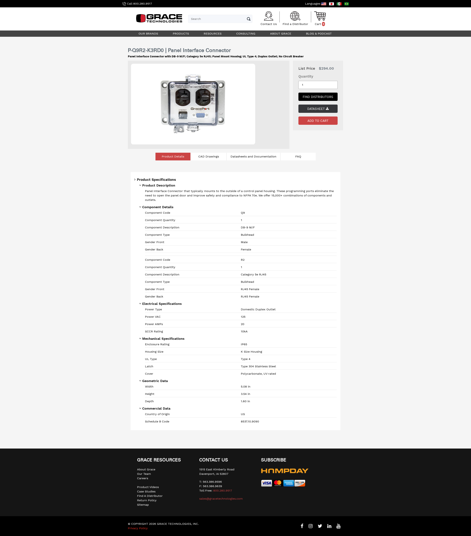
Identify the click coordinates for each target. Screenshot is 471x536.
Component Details (157, 207)
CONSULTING (246, 33)
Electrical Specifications (162, 304)
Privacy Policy (138, 528)
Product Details (173, 156)
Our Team (144, 474)
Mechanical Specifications (163, 338)
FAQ (298, 156)
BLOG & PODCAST (319, 33)
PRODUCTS (181, 33)
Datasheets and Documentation (253, 156)
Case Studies (146, 491)
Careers (142, 478)
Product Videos (148, 487)
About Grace (146, 469)
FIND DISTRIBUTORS (318, 97)
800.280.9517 (142, 3)
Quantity (305, 76)
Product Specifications (156, 180)
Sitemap (143, 504)
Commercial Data (156, 408)
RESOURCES (213, 33)
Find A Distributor (150, 496)
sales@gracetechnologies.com (221, 498)
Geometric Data (155, 381)
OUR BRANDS (149, 33)
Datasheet (316, 109)
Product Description (158, 185)
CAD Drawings (208, 156)
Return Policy (147, 500)
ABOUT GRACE (281, 33)
